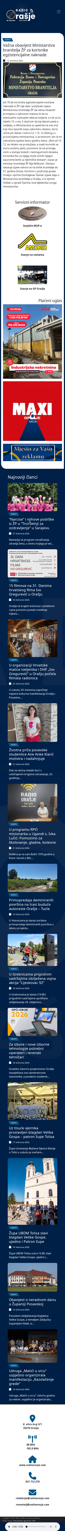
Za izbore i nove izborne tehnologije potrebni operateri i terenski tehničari (29, 1051)
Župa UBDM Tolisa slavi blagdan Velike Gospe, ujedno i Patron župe (28, 1237)
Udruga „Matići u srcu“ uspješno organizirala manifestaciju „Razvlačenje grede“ (31, 1377)
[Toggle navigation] (58, 11)
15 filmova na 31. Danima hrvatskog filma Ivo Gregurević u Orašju (30, 590)
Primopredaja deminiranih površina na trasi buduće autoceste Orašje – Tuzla (31, 904)
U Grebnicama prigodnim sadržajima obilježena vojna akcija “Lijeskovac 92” (32, 978)
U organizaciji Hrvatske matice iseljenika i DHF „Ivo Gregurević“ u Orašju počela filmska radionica (32, 671)
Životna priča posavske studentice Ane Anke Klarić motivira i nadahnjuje (31, 754)
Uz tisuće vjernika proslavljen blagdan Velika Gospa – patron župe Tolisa (31, 1132)
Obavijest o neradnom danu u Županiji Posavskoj (32, 1301)
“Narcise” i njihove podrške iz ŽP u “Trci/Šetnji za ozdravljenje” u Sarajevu (31, 523)
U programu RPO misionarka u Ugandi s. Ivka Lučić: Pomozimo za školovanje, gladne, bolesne (32, 836)
